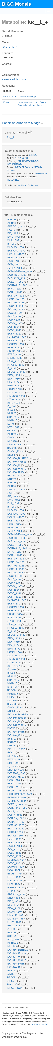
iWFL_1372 (14, 402)
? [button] (31, 132)
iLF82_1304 (14, 361)
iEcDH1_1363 (15, 267)
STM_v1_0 (13, 416)
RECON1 (12, 430)
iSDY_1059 (13, 378)
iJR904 (11, 409)
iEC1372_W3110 (17, 468)
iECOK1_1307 (15, 312)
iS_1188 (12, 368)
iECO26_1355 (15, 309)
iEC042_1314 (9, 46)
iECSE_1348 (14, 330)
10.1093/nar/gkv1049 (39, 1024)
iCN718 (11, 728)
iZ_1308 (12, 406)
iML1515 (12, 441)
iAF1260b (13, 434)
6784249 (33, 154)
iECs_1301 (13, 326)
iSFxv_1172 (14, 385)
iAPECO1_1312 (16, 226)
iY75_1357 (13, 427)
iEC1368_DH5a (16, 472)
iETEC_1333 (14, 354)
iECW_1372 (14, 347)
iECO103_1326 (16, 302)
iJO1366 (12, 219)
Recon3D (12, 447)
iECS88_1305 (15, 323)
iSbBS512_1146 (16, 371)
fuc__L (11, 137)
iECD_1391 (14, 264)
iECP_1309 (13, 319)
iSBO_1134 (14, 375)
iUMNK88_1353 (16, 396)
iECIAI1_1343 (15, 292)
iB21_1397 (13, 240)
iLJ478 (11, 423)
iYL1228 (12, 413)
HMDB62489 (13, 179)
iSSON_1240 (14, 388)
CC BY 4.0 (33, 185)
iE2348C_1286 (15, 247)
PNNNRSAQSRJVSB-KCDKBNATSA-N (23, 162)
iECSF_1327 (14, 333)
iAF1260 (12, 222)
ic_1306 (12, 243)
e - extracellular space (14, 79)
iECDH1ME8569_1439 (20, 271)
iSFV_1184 (13, 382)
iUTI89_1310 (14, 399)
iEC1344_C (14, 475)
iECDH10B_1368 (17, 274)
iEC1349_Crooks (17, 461)
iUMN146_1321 (16, 392)
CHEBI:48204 (21, 158)
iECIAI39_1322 (16, 295)
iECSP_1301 (14, 340)
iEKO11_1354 (15, 350)
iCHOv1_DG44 (15, 451)
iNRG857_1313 (16, 364)
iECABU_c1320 (16, 254)
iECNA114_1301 (16, 299)
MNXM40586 (40, 173)
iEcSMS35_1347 (16, 337)
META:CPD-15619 (24, 167)
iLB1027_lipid (15, 444)
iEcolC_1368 (14, 316)
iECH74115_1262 (17, 285)
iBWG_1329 (14, 236)
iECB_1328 (13, 257)
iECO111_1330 (16, 305)
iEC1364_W (14, 465)
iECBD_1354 (14, 260)
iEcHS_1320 (14, 288)
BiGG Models (16, 3)
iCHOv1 (11, 437)
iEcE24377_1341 (17, 278)
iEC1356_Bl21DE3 (18, 458)
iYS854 (11, 454)
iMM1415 (12, 420)
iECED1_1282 (15, 281)
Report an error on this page (21, 122)
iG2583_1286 (15, 357)
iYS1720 (12, 479)
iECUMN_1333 (15, 344)
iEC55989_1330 (16, 250)
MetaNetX (21, 185)
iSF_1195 (13, 233)
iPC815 (11, 229)
